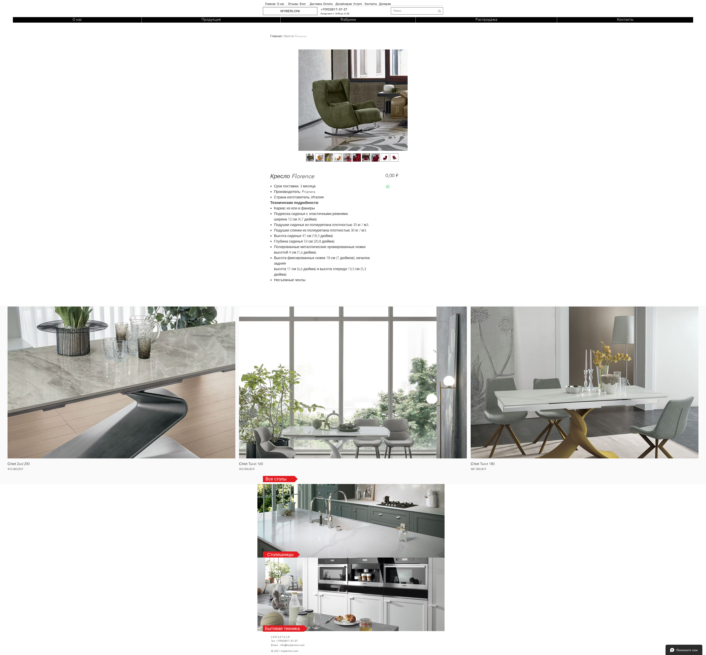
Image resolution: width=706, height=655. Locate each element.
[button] (334, 9)
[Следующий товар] (704, 382)
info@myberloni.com (292, 645)
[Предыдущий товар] (2, 382)
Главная (276, 36)
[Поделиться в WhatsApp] (388, 186)
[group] (353, 388)
